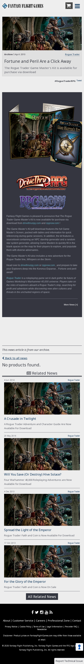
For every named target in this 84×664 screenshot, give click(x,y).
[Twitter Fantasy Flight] (37, 612)
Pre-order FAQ (71, 626)
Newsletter (42, 629)
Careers (40, 620)
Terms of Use (39, 626)
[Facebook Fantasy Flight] (33, 612)
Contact (76, 620)
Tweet (79, 80)
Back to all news (15, 358)
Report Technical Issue (69, 661)
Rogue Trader (72, 54)
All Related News (42, 596)
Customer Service (23, 620)
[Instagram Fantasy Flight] (42, 612)
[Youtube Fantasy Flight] (47, 612)
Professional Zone (59, 620)
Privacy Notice (11, 626)
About (6, 620)
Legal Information (55, 626)
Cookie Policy (25, 626)
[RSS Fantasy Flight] (51, 612)
